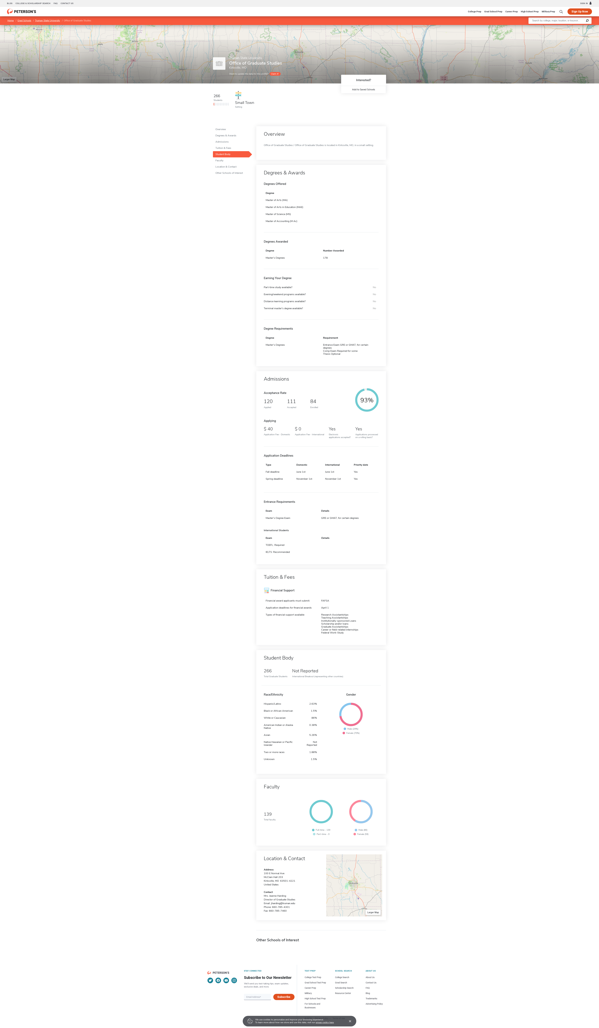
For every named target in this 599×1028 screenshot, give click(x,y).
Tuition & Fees (223, 148)
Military (308, 993)
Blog (9, 3)
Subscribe (283, 997)
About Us (370, 977)
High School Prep (530, 11)
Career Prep (511, 11)
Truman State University (47, 20)
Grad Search (341, 982)
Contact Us (371, 982)
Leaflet (562, 26)
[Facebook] (218, 980)
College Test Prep (313, 977)
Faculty (219, 160)
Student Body (222, 154)
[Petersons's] (21, 11)
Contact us (67, 3)
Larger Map (9, 79)
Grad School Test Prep (315, 982)
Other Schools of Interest (229, 173)
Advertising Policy (374, 1004)
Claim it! (275, 73)
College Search (342, 977)
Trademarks (371, 998)
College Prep (474, 11)
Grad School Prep (493, 11)
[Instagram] (234, 980)
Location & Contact (225, 166)
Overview (220, 129)
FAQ (56, 3)
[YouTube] (226, 980)
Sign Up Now (580, 11)
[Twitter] (210, 980)
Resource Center (343, 993)
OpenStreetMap (578, 26)
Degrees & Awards (225, 135)
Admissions (222, 142)
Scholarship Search (344, 988)
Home (10, 20)
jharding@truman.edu (283, 903)
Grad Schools (24, 20)
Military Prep (548, 11)
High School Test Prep (315, 998)
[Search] (561, 11)
